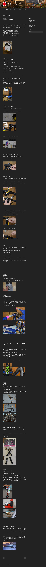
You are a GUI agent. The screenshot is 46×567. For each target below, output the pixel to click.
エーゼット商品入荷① (8, 19)
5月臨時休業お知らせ (32, 25)
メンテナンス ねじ (8, 106)
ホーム (4, 9)
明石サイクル (13, 4)
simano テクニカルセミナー (10, 526)
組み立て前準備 (7, 296)
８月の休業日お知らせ (32, 20)
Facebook (15, 9)
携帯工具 (5, 276)
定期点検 (5, 384)
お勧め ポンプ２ (7, 471)
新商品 (7, 9)
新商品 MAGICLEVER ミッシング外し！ (14, 427)
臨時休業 (26, 9)
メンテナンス (21, 9)
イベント (11, 9)
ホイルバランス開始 (8, 60)
